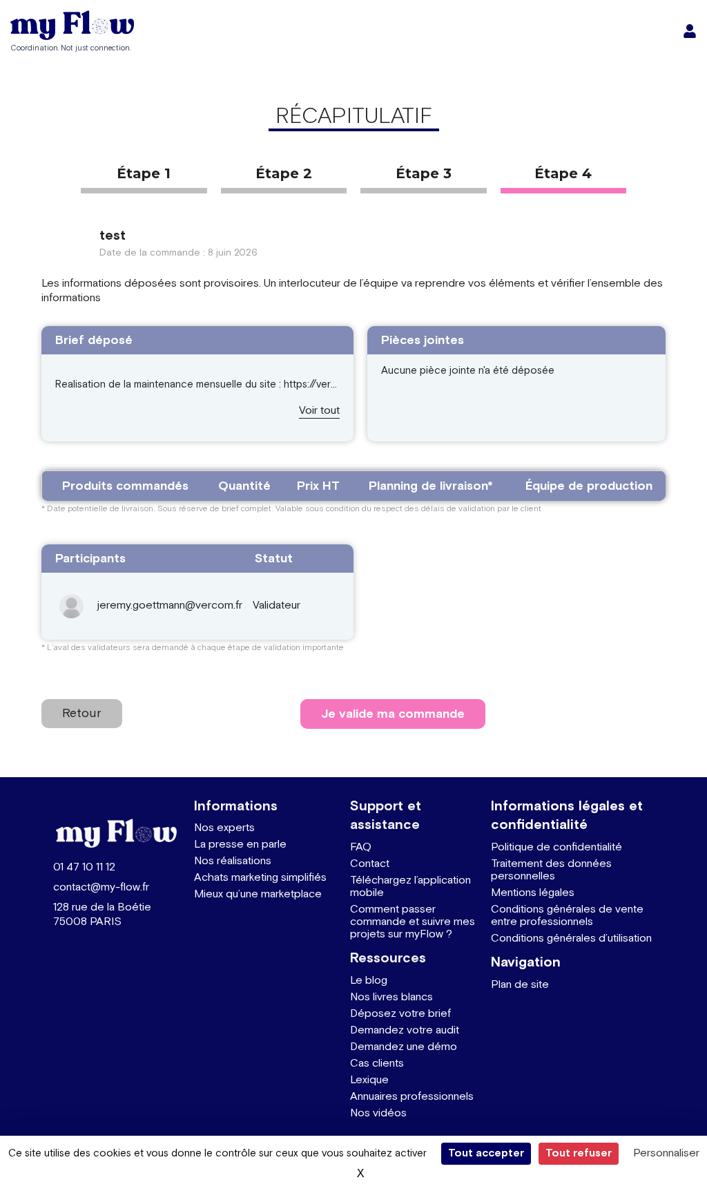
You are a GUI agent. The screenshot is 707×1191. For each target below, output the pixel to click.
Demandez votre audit (404, 1030)
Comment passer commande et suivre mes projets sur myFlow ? (412, 922)
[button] (319, 411)
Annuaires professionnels (412, 1096)
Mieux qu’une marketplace (258, 894)
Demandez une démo (403, 1047)
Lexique (369, 1080)
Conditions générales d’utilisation (571, 938)
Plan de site (520, 985)
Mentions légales (532, 893)
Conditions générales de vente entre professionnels (567, 915)
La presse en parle (240, 844)
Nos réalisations (232, 861)
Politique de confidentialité (556, 847)
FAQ (360, 847)
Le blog (368, 980)
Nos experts (224, 828)
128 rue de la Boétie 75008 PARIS (102, 914)
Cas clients (377, 1063)
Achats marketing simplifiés (260, 877)
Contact (369, 864)
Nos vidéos (378, 1113)
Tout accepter (486, 1153)
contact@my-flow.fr (101, 887)
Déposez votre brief (400, 1014)
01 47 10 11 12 (84, 867)
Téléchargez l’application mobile (410, 886)
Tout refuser (578, 1153)
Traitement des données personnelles (551, 870)
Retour (81, 713)
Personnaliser (666, 1153)
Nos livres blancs (391, 997)
